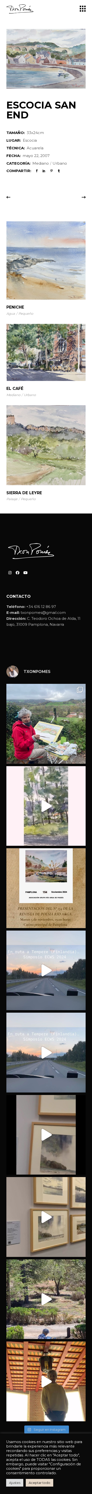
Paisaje (11, 499)
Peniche (15, 307)
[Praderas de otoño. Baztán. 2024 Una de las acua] (46, 724)
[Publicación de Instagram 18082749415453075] (46, 1381)
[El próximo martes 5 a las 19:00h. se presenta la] (46, 888)
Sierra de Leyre (24, 493)
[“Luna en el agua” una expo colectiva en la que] (46, 1135)
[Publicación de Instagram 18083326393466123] (46, 1217)
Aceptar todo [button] (39, 1483)
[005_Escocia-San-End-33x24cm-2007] (46, 59)
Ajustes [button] (14, 1483)
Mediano (40, 163)
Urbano (60, 163)
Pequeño (25, 313)
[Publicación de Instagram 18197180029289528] (46, 970)
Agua (10, 313)
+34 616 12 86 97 (41, 606)
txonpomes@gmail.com (43, 612)
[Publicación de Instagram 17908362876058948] (46, 806)
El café (14, 388)
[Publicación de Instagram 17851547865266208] (46, 1053)
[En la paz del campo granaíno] (46, 1299)
